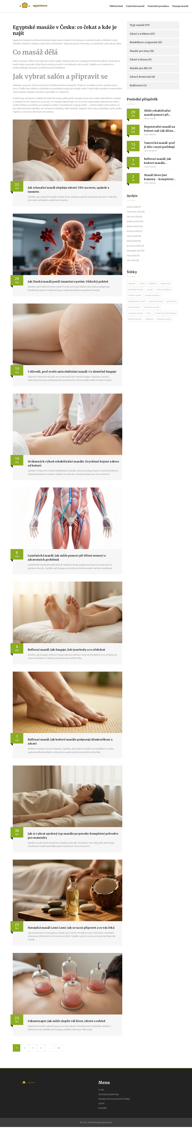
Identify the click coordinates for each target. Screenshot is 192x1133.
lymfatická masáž (135, 289)
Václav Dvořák (150, 118)
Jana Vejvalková (150, 151)
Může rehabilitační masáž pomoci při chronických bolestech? (157, 113)
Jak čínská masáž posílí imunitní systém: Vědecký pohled (68, 281)
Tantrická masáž (135, 6)
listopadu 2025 (135, 250)
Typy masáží (140, 25)
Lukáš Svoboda (150, 167)
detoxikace (171, 301)
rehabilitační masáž (136, 301)
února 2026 (134, 236)
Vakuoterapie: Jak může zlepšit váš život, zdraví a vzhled (66, 1021)
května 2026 (135, 221)
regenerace (165, 283)
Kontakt (102, 1108)
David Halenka (150, 134)
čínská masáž (134, 307)
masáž (150, 289)
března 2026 (134, 231)
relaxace (131, 283)
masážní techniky (152, 295)
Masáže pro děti (141, 68)
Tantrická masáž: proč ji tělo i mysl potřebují (159, 145)
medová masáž (134, 319)
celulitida (149, 319)
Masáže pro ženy (142, 51)
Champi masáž (180, 6)
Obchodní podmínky (108, 1094)
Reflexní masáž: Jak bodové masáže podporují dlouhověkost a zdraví (159, 161)
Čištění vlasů (116, 6)
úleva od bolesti (164, 289)
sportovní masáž (135, 313)
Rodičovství (138, 85)
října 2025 (133, 255)
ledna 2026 (134, 241)
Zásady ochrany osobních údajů (114, 1098)
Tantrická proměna (158, 6)
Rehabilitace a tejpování (146, 42)
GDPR (101, 1103)
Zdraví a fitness (141, 59)
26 (58, 1048)
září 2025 (133, 260)
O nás (101, 1089)
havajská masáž (164, 319)
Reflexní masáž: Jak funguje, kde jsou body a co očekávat (66, 649)
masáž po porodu (151, 307)
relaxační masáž (156, 301)
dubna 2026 (134, 226)
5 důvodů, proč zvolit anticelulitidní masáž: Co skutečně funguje (72, 371)
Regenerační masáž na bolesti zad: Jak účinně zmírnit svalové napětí (160, 129)
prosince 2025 (135, 245)
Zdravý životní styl (142, 76)
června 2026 (134, 216)
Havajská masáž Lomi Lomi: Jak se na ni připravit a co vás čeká (71, 927)
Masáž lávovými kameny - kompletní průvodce (158, 177)
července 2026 (136, 211)
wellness (152, 283)
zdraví (142, 283)
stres (149, 313)
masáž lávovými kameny (165, 313)
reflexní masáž (134, 295)
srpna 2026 (134, 207)
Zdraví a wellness (142, 33)
